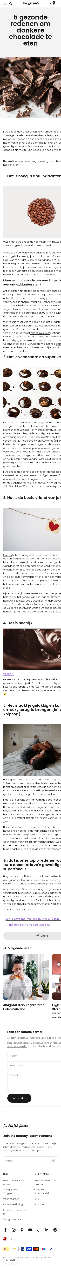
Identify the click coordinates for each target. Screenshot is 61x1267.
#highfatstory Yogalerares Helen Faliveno (23, 1007)
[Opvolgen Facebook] (5, 1230)
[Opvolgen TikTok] (38, 1230)
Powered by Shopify (40, 1257)
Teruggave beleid (13, 1219)
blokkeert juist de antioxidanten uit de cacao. (29, 274)
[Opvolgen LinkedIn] (47, 1230)
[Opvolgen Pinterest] (22, 1230)
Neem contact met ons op (14, 1182)
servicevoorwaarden (17, 1046)
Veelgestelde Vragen (10, 1191)
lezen (47, 876)
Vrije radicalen (50, 294)
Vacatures (40, 1204)
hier (56, 876)
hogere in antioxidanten (26, 245)
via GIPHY (8, 674)
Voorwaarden (11, 1199)
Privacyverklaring (13, 1204)
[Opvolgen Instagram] (14, 1230)
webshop (48, 896)
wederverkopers (25, 900)
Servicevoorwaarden (14, 1211)
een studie (18, 827)
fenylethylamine (12, 810)
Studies (7, 555)
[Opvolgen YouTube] (30, 1230)
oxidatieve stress (40, 333)
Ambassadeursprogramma (46, 1182)
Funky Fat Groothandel (41, 1191)
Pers (36, 1199)
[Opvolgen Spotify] (55, 1230)
